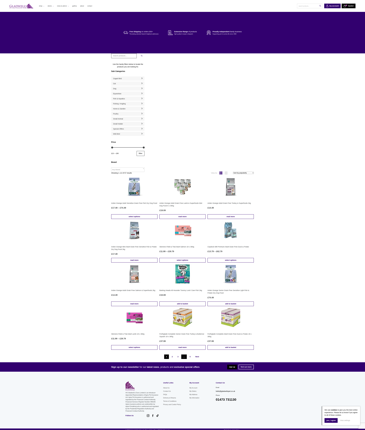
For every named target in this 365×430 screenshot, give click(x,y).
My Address (193, 394)
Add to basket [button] (182, 304)
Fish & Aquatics (119, 99)
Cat (114, 84)
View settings (345, 420)
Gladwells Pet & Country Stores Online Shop (21, 6)
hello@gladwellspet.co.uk (225, 391)
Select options (134, 217)
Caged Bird (117, 79)
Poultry (115, 114)
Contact (89, 6)
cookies (334, 410)
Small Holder (118, 124)
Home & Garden (119, 109)
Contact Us (167, 391)
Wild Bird (116, 134)
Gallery (74, 6)
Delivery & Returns (169, 398)
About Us (166, 388)
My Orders (192, 391)
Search (141, 55)
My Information (194, 398)
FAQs (165, 394)
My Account (193, 388)
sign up (232, 367)
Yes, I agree (331, 420)
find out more (246, 367)
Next (197, 357)
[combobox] (127, 169)
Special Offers (118, 129)
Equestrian (117, 94)
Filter (140, 153)
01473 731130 (226, 399)
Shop (40, 6)
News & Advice (62, 6)
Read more (182, 217)
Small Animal (118, 119)
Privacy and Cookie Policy (172, 404)
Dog (114, 89)
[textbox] (127, 169)
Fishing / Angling (119, 104)
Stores (50, 6)
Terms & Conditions (169, 401)
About (82, 6)
